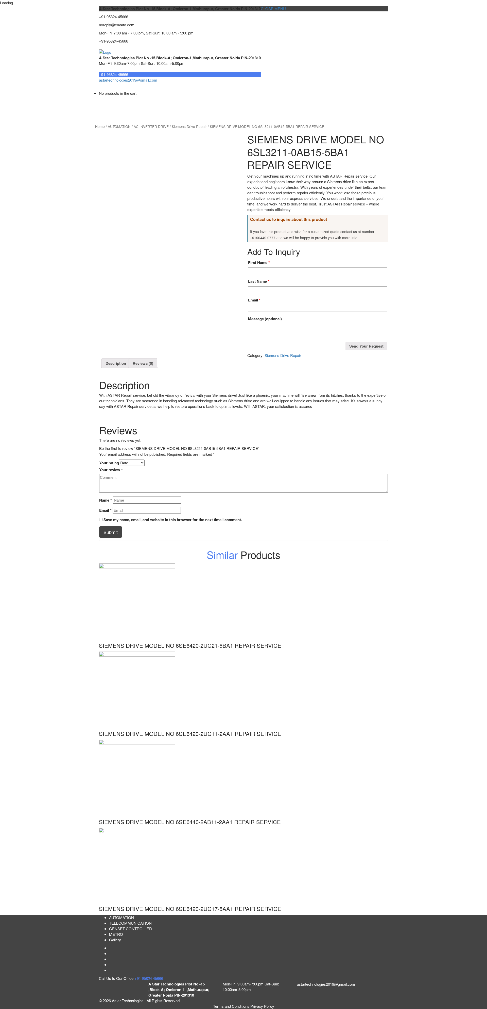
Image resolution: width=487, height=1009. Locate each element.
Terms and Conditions (231, 1006)
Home (108, 107)
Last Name (258, 281)
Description (116, 363)
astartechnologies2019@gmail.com (128, 80)
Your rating (109, 463)
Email (254, 300)
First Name (259, 262)
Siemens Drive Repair (189, 126)
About (125, 107)
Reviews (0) (143, 363)
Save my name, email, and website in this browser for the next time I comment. (172, 519)
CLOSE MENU (273, 8)
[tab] (115, 363)
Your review (111, 469)
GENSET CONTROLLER (209, 107)
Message (265, 318)
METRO (278, 107)
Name (105, 500)
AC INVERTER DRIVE (151, 126)
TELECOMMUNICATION (159, 107)
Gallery (115, 939)
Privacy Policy (262, 1006)
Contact (298, 107)
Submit (110, 532)
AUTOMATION (250, 107)
